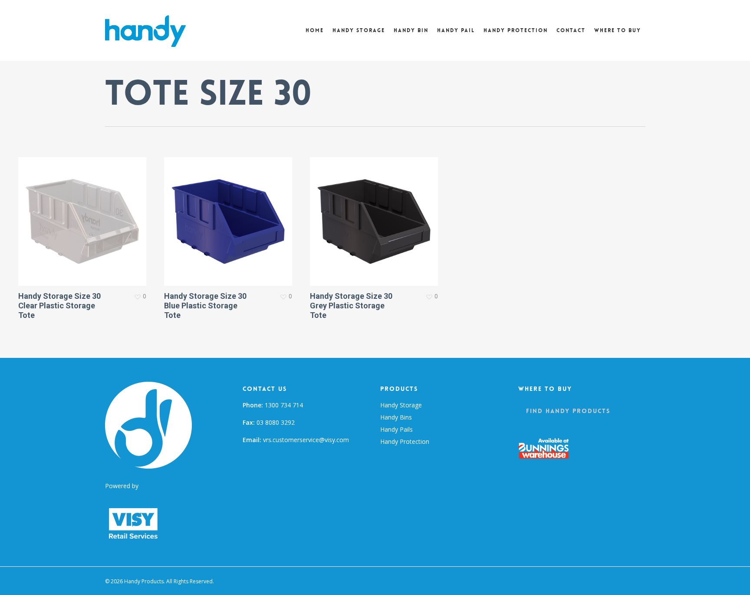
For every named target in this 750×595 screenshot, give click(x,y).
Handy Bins (396, 417)
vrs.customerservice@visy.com (306, 440)
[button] (568, 411)
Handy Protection (404, 441)
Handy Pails (396, 429)
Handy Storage (401, 405)
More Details (84, 215)
